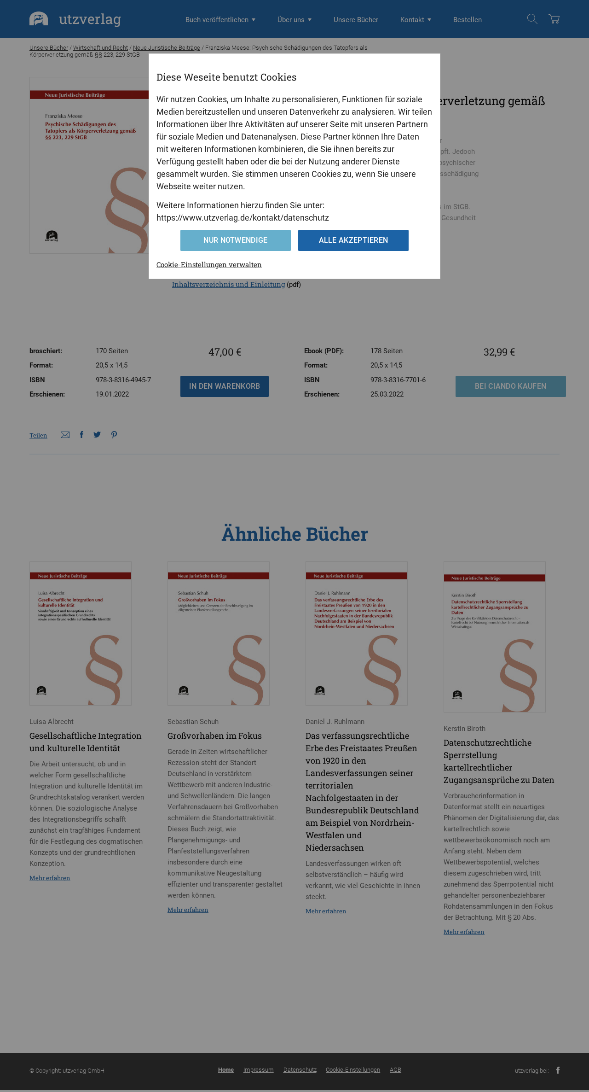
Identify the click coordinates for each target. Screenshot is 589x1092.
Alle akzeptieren (353, 240)
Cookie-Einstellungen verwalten (209, 264)
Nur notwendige (235, 240)
